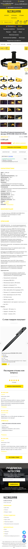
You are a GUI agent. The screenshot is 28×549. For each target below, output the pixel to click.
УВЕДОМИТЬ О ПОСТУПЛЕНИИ (14, 147)
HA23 (7, 201)
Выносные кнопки (14, 34)
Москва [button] (11, 156)
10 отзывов (5, 356)
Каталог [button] (6, 15)
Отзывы (21, 15)
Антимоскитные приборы (9, 37)
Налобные (6, 202)
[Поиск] (2, 22)
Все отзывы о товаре (14, 457)
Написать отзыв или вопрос (14, 386)
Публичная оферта (8, 521)
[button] (7, 4)
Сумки (14, 32)
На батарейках (10, 204)
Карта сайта (7, 519)
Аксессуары (22, 37)
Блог (5, 529)
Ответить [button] (4, 406)
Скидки (6, 533)
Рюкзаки (8, 32)
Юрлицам (14, 15)
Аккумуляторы (21, 29)
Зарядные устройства (9, 29)
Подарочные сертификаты (14, 40)
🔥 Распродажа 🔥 (11, 26)
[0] (24, 22)
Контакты (14, 17)
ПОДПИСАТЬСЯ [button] (14, 484)
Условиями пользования (17, 488)
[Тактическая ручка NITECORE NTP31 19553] (14, 339)
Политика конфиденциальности (11, 535)
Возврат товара (8, 512)
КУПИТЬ (4, 364)
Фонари (20, 26)
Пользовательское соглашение (11, 524)
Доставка (6, 507)
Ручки (20, 32)
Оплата (6, 509)
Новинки (6, 531)
